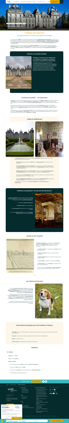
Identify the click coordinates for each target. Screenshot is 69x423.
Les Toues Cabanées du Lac (40, 404)
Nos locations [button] (16, 1)
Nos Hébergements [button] (25, 389)
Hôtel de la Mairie (39, 407)
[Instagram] (46, 381)
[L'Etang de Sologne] (9, 1)
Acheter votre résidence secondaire (28, 407)
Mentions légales (27, 416)
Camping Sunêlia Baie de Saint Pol (41, 389)
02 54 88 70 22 (54, 2)
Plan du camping (34, 416)
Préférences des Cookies (46, 416)
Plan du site (39, 416)
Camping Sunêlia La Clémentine (41, 393)
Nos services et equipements (26, 1)
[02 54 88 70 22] (51, 1)
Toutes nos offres (24, 396)
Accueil (7, 384)
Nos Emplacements (25, 390)
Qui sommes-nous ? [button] (41, 1)
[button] (61, 1)
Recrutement (54, 416)
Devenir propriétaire (25, 392)
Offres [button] (49, 1)
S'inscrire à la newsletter (36, 381)
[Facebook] (43, 381)
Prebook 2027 (24, 398)
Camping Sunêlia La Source (40, 390)
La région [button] (34, 1)
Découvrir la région (13, 384)
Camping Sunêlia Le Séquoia (41, 392)
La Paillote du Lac (39, 406)
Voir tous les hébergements (56, 420)
